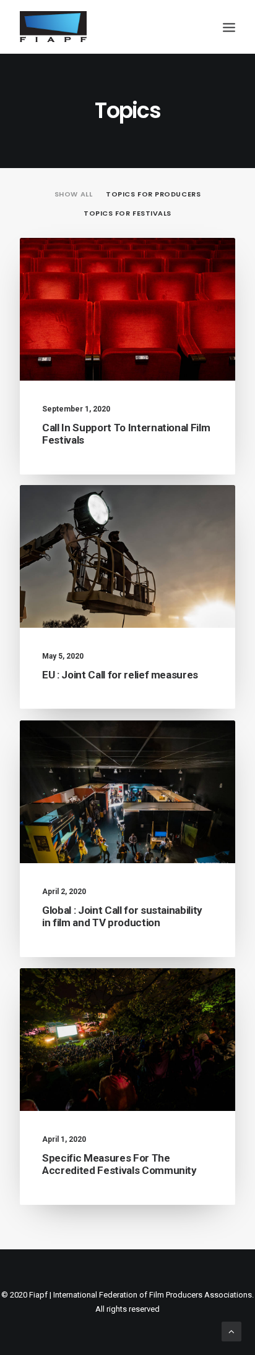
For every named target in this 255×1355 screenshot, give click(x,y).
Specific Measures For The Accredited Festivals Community (119, 1164)
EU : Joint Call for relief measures (120, 675)
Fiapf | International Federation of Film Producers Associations (140, 1294)
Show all (73, 194)
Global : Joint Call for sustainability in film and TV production (122, 916)
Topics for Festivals (127, 213)
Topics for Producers (153, 194)
